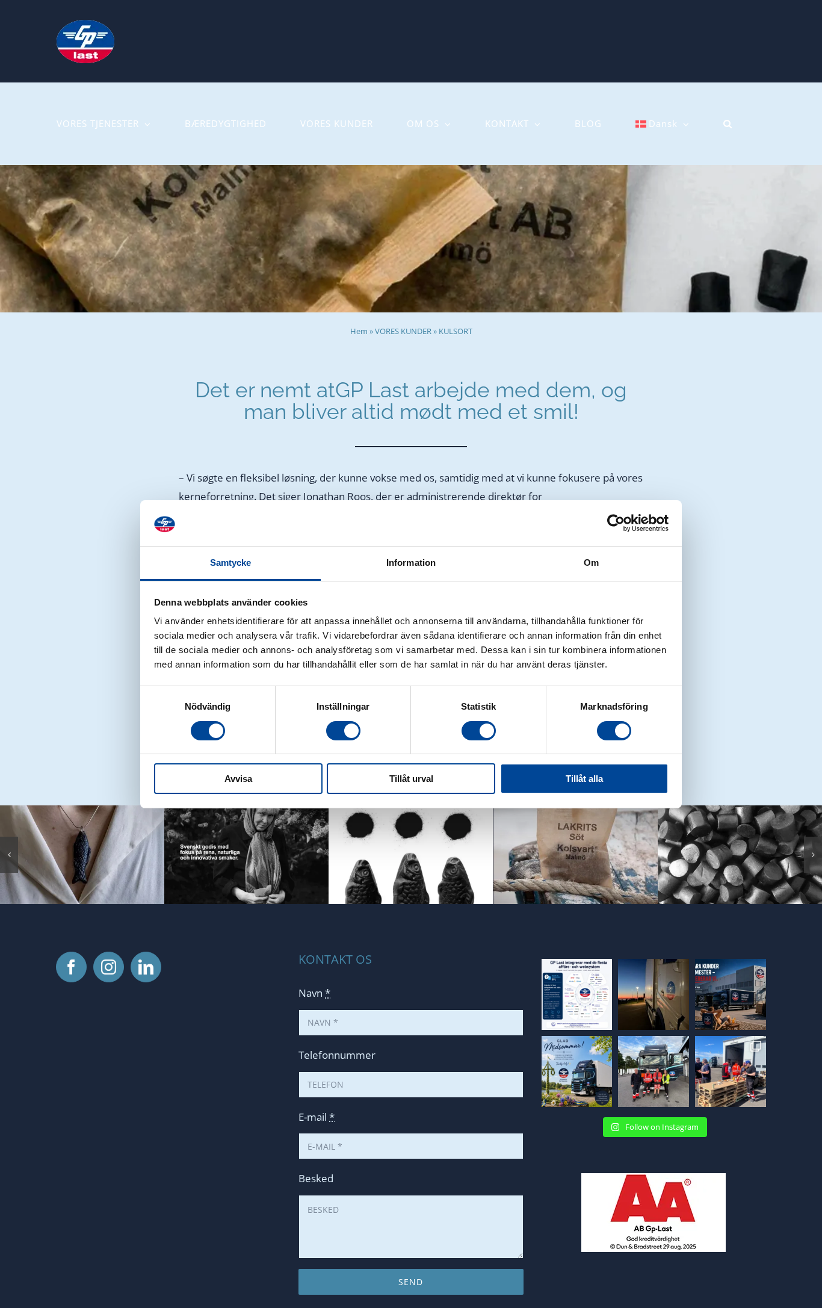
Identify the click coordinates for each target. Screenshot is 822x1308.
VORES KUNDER (403, 331)
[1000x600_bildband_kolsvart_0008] (82, 812)
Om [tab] (591, 562)
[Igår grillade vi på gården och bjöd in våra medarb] (730, 1071)
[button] (727, 123)
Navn (314, 993)
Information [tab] (411, 562)
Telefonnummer (336, 1055)
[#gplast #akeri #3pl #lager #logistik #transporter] (577, 994)
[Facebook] (71, 967)
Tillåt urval (411, 778)
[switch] (343, 730)
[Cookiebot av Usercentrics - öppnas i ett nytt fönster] (616, 523)
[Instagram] (108, 967)
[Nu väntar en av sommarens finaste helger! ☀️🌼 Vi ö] (577, 1071)
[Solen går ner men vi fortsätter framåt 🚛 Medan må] (653, 994)
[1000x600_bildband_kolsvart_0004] (411, 812)
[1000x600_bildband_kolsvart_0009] (246, 812)
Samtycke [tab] (231, 562)
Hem (359, 331)
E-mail (316, 1117)
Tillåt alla (584, 778)
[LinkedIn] (146, 967)
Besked (315, 1178)
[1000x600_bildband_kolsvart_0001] (740, 812)
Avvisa (238, 778)
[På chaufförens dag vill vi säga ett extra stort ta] (653, 1071)
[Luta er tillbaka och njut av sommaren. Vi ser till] (730, 994)
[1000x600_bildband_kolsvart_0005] (575, 812)
